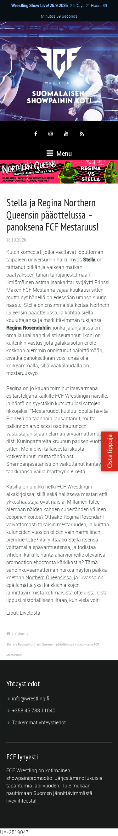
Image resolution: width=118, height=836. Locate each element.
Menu (63, 153)
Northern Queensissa (48, 577)
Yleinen (20, 633)
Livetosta (30, 612)
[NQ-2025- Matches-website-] (59, 172)
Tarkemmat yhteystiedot (39, 722)
